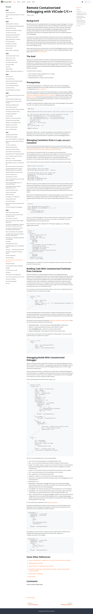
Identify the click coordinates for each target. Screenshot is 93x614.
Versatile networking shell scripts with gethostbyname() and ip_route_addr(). (14, 169)
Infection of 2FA (9, 76)
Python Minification (10, 194)
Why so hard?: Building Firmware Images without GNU (14, 221)
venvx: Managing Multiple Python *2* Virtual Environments (14, 183)
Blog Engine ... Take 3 (10, 158)
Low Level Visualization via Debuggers (14, 207)
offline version (31, 97)
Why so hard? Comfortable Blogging (13, 160)
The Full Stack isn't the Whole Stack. (13, 274)
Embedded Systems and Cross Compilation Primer (15, 246)
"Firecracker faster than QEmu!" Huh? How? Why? (15, 15)
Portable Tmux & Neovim (11, 43)
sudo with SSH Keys (10, 87)
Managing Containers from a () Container (81, 13)
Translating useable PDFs (11, 113)
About (33, 2)
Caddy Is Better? (9, 69)
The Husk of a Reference (11, 145)
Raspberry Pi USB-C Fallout (11, 124)
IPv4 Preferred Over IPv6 (11, 46)
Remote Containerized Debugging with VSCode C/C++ (14, 260)
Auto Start (8, 66)
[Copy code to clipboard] (72, 109)
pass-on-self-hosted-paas (11, 129)
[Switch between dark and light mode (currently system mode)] (82, 2)
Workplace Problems (10, 263)
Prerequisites (78, 11)
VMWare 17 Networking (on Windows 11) (14, 71)
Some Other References (80, 23)
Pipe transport (32, 576)
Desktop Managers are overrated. (13, 39)
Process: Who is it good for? (12, 218)
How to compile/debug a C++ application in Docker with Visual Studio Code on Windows (50, 560)
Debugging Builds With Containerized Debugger (81, 21)
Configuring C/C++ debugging (36, 573)
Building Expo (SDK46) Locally (12, 105)
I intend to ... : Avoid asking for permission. (15, 249)
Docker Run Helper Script (11, 174)
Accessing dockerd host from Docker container (14, 102)
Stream (23, 2)
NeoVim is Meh (9, 48)
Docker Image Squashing (11, 107)
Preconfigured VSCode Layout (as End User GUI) (15, 96)
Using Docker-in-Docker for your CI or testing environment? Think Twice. (44, 149)
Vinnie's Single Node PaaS (11, 83)
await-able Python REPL (11, 28)
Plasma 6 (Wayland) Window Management (15, 26)
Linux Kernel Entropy (10, 201)
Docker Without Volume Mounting (13, 151)
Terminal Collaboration (11, 255)
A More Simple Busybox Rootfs (12, 212)
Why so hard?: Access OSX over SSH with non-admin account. (14, 215)
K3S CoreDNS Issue (10, 78)
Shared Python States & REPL (12, 37)
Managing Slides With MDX (11, 134)
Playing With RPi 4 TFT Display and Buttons (15, 153)
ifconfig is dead (9, 116)
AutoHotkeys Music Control (12, 243)
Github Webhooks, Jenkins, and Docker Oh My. (15, 163)
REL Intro (8, 283)
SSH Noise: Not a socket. (11, 32)
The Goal (78, 9)
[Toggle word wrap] (69, 109)
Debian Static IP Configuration (12, 50)
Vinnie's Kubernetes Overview (12, 85)
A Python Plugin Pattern (11, 192)
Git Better (8, 268)
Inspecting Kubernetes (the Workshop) (14, 81)
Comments (78, 25)
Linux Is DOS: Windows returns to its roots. (15, 276)
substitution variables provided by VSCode (60, 320)
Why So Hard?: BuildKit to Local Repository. (15, 139)
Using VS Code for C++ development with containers (41, 566)
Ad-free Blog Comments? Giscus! (13, 111)
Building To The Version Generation (13, 118)
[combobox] (87, 2)
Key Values (8, 272)
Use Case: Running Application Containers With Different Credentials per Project (15, 225)
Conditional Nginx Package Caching (13, 99)
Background (78, 7)
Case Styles (8, 241)
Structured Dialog (9, 257)
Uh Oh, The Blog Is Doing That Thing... (14, 156)
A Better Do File (9, 18)
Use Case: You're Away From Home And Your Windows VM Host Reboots (14, 229)
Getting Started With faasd (11, 147)
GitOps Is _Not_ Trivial (10, 58)
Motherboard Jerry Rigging (11, 137)
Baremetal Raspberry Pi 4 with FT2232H (14, 172)
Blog (14, 2)
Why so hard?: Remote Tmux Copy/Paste (14, 231)
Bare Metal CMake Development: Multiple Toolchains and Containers (15, 234)
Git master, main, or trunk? (11, 270)
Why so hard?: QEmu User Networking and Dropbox (15, 204)
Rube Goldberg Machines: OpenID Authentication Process (13, 187)
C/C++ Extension (42, 89)
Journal (28, 2)
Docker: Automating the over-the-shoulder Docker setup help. (15, 179)
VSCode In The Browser (11, 279)
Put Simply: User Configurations (13, 196)
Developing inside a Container (36, 563)
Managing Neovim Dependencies (13, 35)
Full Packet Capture (10, 64)
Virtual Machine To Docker (11, 176)
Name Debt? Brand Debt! (11, 281)
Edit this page (31, 597)
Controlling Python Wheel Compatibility (14, 265)
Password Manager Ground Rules (13, 90)
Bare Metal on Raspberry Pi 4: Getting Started (14, 252)
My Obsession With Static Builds (12, 120)
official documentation (41, 51)
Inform (18, 2)
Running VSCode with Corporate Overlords (15, 109)
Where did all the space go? (12, 127)
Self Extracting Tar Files (11, 60)
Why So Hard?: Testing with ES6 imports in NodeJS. (15, 142)
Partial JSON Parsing (10, 41)
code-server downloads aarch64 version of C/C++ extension (41, 95)
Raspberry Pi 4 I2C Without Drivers (13, 122)
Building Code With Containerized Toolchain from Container (80, 17)
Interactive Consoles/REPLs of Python (14, 30)
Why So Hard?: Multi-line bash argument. (14, 166)
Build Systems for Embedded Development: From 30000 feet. (15, 238)
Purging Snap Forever (10, 12)
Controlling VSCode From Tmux (12, 55)
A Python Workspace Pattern (12, 190)
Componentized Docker (11, 199)
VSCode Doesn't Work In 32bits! (12, 149)
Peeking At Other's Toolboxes (12, 23)
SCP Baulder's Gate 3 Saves (11, 62)
